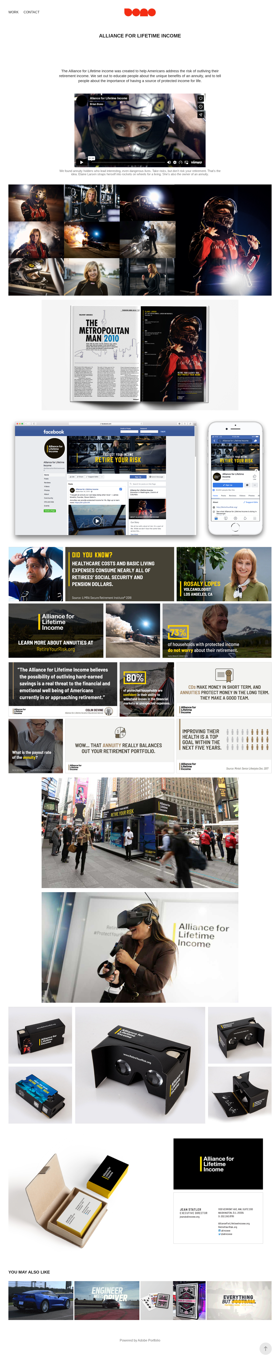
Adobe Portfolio (149, 1340)
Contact (32, 12)
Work (13, 12)
